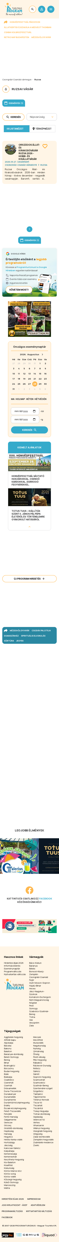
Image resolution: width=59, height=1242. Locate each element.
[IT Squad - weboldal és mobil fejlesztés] (49, 1235)
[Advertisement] (29, 203)
